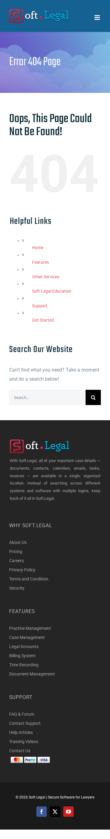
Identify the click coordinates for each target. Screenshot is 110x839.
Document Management (32, 674)
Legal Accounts (23, 646)
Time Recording (23, 664)
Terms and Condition (28, 578)
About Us (18, 542)
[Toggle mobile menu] (97, 17)
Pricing (15, 551)
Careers (16, 560)
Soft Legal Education (52, 291)
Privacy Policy (22, 569)
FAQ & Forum (21, 714)
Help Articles (21, 732)
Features (40, 262)
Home (37, 247)
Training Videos (23, 741)
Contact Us (19, 750)
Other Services (45, 276)
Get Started (43, 320)
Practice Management (30, 628)
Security (16, 588)
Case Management (27, 637)
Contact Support (25, 723)
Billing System (22, 655)
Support (39, 305)
